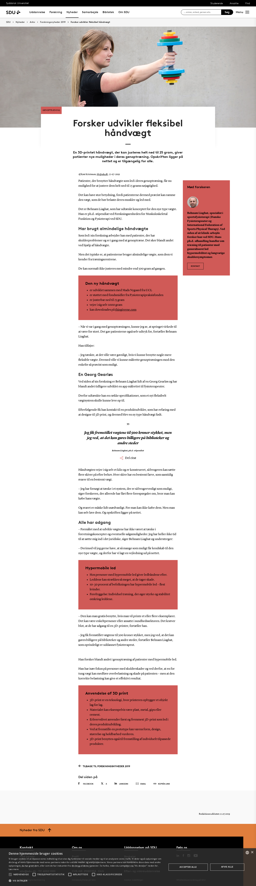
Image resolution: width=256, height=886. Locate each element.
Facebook (88, 783)
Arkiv (32, 22)
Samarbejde (90, 12)
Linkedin (123, 783)
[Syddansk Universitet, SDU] (13, 12)
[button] (10, 874)
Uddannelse (37, 12)
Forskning (55, 12)
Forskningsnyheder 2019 (53, 22)
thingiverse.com (125, 309)
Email (143, 783)
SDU (8, 22)
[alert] (128, 867)
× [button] (252, 852)
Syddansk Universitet (17, 3)
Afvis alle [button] (227, 866)
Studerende (216, 3)
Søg (227, 12)
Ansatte (234, 3)
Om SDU (123, 12)
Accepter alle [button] (188, 866)
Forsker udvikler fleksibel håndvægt (90, 22)
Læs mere (14, 869)
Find (247, 3)
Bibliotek (108, 12)
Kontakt (195, 266)
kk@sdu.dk (102, 174)
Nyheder (72, 12)
